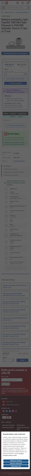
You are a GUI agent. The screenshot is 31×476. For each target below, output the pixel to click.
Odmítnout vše (16, 466)
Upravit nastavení (16, 463)
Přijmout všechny (16, 461)
